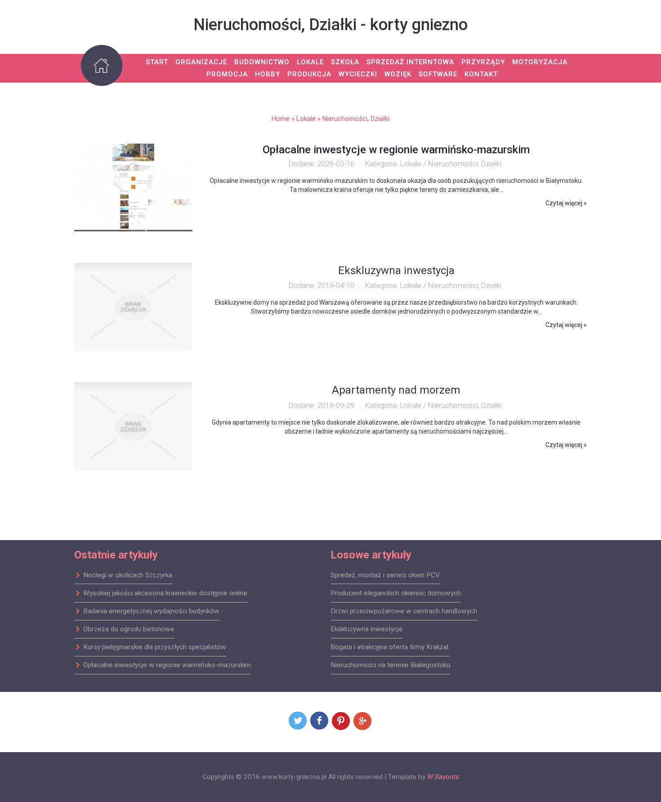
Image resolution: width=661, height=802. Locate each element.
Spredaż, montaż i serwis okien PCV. (385, 575)
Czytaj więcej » (566, 203)
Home (281, 119)
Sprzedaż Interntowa (410, 62)
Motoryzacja (539, 62)
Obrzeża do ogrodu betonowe (128, 629)
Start (157, 62)
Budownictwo (262, 62)
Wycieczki (358, 74)
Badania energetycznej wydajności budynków (151, 611)
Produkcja (309, 74)
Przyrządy (483, 62)
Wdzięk (397, 74)
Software (438, 74)
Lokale (310, 62)
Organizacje (201, 62)
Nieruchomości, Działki (355, 119)
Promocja (227, 74)
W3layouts (443, 777)
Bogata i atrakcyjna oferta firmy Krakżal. (390, 647)
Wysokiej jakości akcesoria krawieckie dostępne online (165, 593)
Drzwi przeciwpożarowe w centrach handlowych (403, 611)
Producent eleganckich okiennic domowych (395, 593)
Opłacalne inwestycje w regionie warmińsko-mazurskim (396, 149)
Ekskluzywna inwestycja (366, 629)
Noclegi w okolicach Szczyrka (127, 575)
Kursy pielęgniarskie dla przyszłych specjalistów (154, 647)
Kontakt (481, 74)
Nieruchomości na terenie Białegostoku (390, 665)
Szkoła (345, 62)
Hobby (267, 74)
